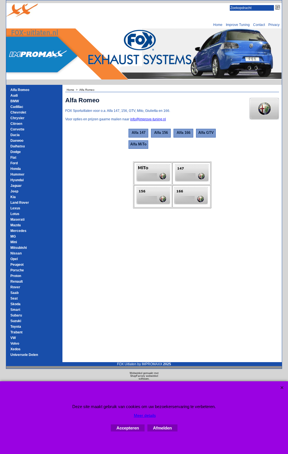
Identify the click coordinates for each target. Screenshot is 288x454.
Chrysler (17, 118)
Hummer (17, 174)
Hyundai (17, 180)
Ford (14, 163)
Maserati (17, 220)
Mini (13, 242)
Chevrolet (18, 112)
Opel (14, 259)
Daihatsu (17, 146)
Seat (14, 298)
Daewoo (16, 141)
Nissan (16, 253)
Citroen (16, 124)
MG (13, 236)
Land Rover (19, 203)
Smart (15, 310)
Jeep (14, 191)
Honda (15, 169)
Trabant (16, 332)
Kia (13, 197)
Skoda (15, 304)
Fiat (13, 158)
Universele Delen (24, 355)
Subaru (16, 315)
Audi (14, 96)
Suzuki (15, 321)
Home (217, 25)
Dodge (15, 152)
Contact (259, 25)
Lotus (14, 214)
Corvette (17, 129)
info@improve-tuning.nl (148, 119)
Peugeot (17, 265)
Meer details (145, 415)
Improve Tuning (238, 25)
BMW (14, 101)
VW (13, 338)
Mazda (15, 225)
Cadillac (16, 107)
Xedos (15, 349)
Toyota (15, 327)
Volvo (14, 344)
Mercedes (18, 231)
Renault (16, 282)
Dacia (15, 135)
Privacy (274, 25)
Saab (14, 293)
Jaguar (16, 186)
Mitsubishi (18, 248)
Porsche (17, 270)
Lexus (15, 208)
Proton (15, 276)
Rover (15, 287)
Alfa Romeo (19, 90)
